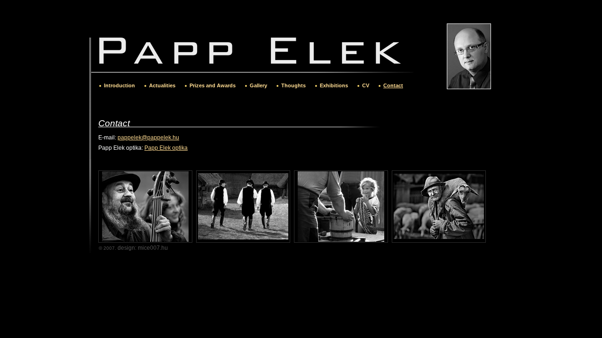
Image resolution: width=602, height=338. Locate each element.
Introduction (119, 85)
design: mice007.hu (143, 248)
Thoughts (293, 85)
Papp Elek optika (166, 148)
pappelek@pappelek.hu (148, 137)
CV (365, 85)
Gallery (258, 85)
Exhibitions (334, 85)
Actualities (162, 85)
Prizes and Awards (213, 85)
